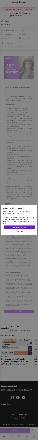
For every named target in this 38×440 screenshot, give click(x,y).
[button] (19, 231)
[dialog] (19, 220)
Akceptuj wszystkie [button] (19, 227)
